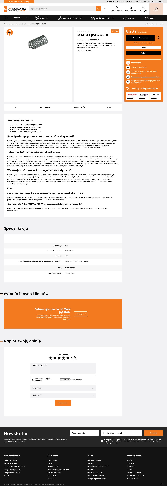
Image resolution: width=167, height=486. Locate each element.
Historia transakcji (54, 473)
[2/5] (54, 358)
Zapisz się (153, 433)
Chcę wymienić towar (12, 473)
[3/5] (59, 358)
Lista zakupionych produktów (58, 470)
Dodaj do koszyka (140, 38)
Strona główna (9, 24)
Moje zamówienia (12, 456)
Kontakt (7, 476)
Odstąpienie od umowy (96, 475)
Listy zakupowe (116, 11)
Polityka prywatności (95, 472)
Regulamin (91, 469)
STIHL (66, 256)
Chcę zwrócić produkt (12, 470)
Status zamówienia (11, 460)
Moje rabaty (52, 476)
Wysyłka (90, 463)
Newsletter (16, 433)
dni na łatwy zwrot (139, 67)
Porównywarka (130, 11)
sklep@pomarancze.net (122, 1)
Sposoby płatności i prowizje (98, 466)
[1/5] (50, 358)
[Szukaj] (98, 8)
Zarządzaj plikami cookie (96, 479)
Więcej (85, 261)
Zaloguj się (143, 11)
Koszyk (50, 463)
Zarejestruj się (53, 460)
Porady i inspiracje (22, 24)
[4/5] (63, 358)
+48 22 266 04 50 (147, 1)
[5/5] (67, 358)
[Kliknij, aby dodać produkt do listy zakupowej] (158, 38)
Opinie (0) (90, 31)
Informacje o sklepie (95, 460)
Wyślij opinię (63, 403)
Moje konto (53, 456)
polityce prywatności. (112, 443)
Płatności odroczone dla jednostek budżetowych (144, 72)
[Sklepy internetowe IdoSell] (161, 484)
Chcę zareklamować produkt (15, 466)
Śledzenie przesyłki (11, 463)
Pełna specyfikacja (84, 51)
